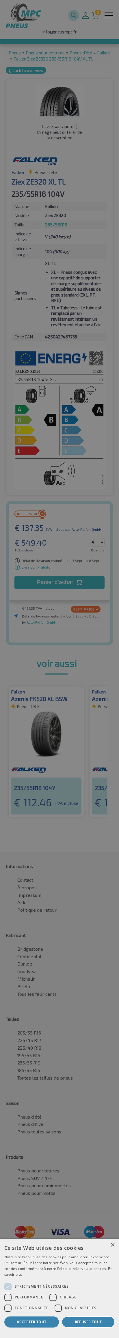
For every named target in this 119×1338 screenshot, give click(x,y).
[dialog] (59, 1288)
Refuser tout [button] (88, 1321)
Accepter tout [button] (31, 1321)
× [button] (112, 1245)
